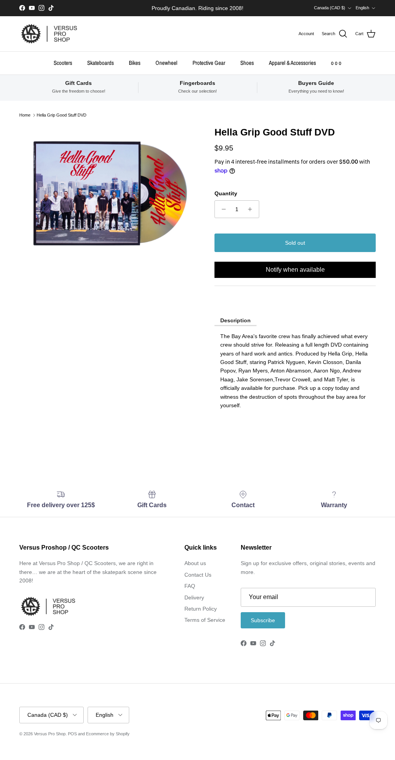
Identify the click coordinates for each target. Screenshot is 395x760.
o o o (336, 63)
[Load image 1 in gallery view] (108, 193)
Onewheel (166, 63)
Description (235, 320)
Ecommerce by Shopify (108, 733)
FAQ (189, 586)
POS (72, 733)
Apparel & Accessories (292, 63)
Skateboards (100, 63)
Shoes (247, 63)
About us (195, 563)
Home (24, 115)
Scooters (63, 63)
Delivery (194, 597)
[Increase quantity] (252, 209)
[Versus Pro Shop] (49, 34)
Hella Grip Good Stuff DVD (61, 115)
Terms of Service (204, 620)
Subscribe (263, 620)
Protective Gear (208, 63)
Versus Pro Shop (50, 733)
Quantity (225, 193)
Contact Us (197, 575)
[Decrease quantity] (221, 209)
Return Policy (200, 609)
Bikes (134, 63)
